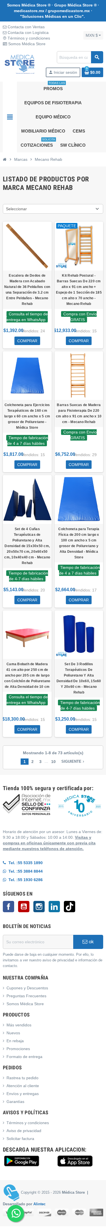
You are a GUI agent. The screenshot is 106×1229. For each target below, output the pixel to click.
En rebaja (15, 1041)
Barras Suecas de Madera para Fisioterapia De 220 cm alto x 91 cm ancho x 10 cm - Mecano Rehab (78, 413)
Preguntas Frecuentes (26, 996)
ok (90, 941)
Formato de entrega (24, 1056)
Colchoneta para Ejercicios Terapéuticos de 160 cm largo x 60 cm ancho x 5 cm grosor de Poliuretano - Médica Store (27, 416)
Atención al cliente (23, 1085)
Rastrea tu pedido (22, 1078)
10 (53, 761)
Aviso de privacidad (24, 1130)
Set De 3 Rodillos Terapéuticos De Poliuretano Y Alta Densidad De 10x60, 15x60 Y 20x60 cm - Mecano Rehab (79, 678)
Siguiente (73, 762)
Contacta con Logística (28, 32)
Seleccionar (16, 209)
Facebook (8, 906)
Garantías (15, 1101)
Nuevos (13, 1033)
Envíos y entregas (23, 1093)
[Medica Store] (19, 64)
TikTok (69, 906)
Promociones (18, 1048)
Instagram (39, 906)
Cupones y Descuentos (27, 988)
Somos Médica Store (26, 44)
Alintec (39, 1204)
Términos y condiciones (26, 38)
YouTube (23, 906)
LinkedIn (54, 906)
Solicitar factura (20, 1138)
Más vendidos (19, 1025)
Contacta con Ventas (26, 27)
